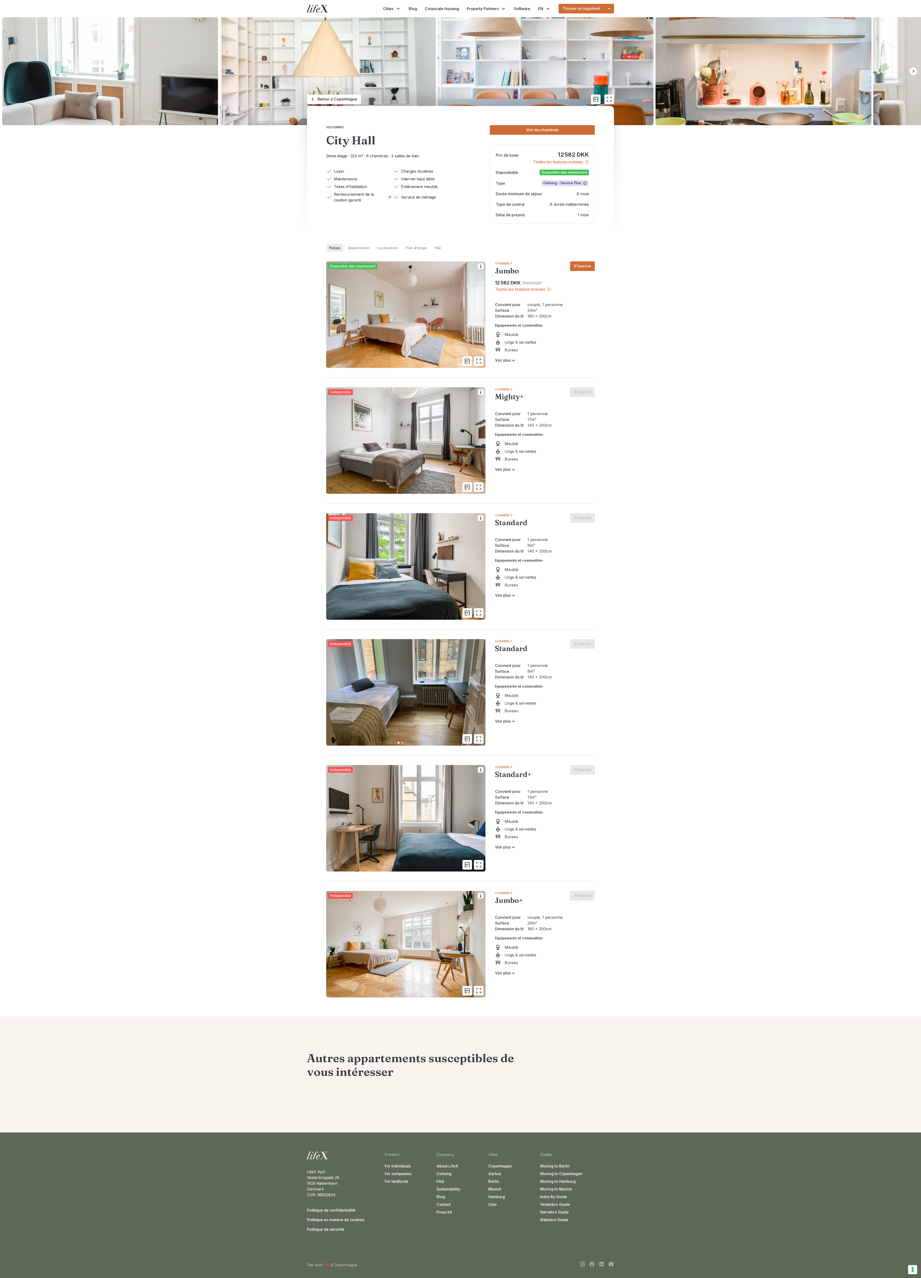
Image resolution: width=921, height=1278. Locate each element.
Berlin (493, 1181)
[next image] (480, 692)
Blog (413, 8)
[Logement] (344, 1155)
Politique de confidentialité (331, 1210)
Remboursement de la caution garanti (354, 197)
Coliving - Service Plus (562, 183)
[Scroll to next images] (913, 71)
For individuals (398, 1166)
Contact (444, 1204)
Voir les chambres (542, 129)
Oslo (492, 1204)
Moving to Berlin (555, 1166)
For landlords (396, 1181)
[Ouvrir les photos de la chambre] (479, 361)
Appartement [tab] (359, 248)
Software (522, 8)
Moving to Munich (556, 1189)
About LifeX (447, 1166)
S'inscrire (582, 266)
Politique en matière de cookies (335, 1219)
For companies (398, 1173)
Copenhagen (500, 1166)
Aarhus (494, 1173)
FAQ (440, 1181)
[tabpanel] (460, 624)
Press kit (444, 1212)
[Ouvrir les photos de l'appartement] (609, 99)
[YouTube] (611, 1264)
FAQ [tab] (438, 248)
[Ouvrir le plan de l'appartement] (596, 99)
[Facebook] (592, 1264)
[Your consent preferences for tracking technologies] (912, 1269)
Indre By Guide (553, 1196)
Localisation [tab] (387, 248)
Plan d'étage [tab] (416, 248)
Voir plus (503, 360)
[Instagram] (582, 1264)
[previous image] (332, 692)
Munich (494, 1189)
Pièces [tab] (334, 248)
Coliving (444, 1173)
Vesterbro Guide (555, 1204)
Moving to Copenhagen (561, 1173)
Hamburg (496, 1196)
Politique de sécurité (325, 1229)
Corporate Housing (442, 8)
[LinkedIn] (601, 1264)
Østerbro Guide (554, 1219)
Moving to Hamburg (558, 1181)
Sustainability (448, 1189)
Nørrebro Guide (554, 1212)
